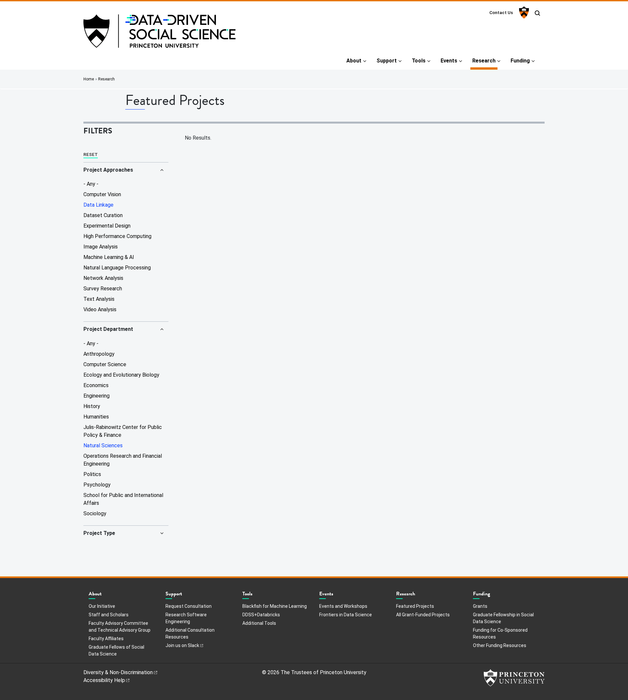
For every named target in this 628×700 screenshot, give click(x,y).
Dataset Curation (103, 215)
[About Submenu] (105, 595)
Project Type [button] (99, 533)
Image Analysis (100, 247)
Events (449, 61)
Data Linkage (98, 205)
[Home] (159, 33)
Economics (96, 385)
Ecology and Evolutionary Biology (121, 375)
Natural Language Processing (117, 268)
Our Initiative (102, 606)
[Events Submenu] (337, 595)
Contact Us (501, 12)
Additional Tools (259, 623)
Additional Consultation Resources (190, 633)
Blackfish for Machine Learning (274, 606)
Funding (520, 61)
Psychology (97, 485)
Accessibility (104, 680)
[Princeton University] (523, 12)
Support (386, 61)
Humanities (96, 417)
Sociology (94, 513)
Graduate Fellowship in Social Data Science (503, 618)
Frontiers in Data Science (345, 614)
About (353, 61)
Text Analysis (98, 299)
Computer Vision (102, 194)
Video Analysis (99, 309)
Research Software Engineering (186, 618)
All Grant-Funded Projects (423, 614)
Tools (419, 61)
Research (484, 60)
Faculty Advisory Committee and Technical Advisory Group (119, 627)
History (91, 406)
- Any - (90, 184)
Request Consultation (189, 606)
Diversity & (118, 672)
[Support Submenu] (185, 595)
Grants (480, 606)
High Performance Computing (117, 236)
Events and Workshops (343, 606)
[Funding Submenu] (493, 595)
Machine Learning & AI (108, 257)
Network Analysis (103, 278)
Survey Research (102, 288)
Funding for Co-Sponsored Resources (500, 633)
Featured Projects (415, 606)
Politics (92, 474)
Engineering (96, 396)
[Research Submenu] (418, 595)
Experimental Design (107, 226)
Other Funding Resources (499, 645)
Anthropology (98, 354)
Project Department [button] (108, 329)
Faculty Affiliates (106, 638)
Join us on (182, 645)
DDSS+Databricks (261, 614)
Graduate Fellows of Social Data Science (116, 650)
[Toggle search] (537, 13)
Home (88, 79)
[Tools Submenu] (256, 595)
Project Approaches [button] (108, 170)
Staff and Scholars (109, 614)
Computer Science (104, 364)
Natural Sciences (103, 445)
